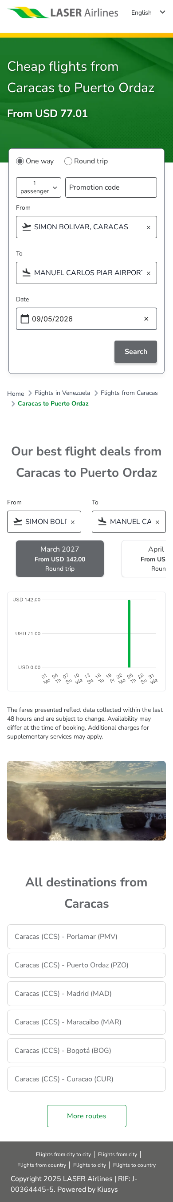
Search (136, 352)
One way (40, 161)
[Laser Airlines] (62, 12)
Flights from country (41, 1165)
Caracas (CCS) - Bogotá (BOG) (63, 1051)
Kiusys (107, 1189)
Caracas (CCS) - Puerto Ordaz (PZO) (72, 965)
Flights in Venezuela (62, 393)
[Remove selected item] (151, 227)
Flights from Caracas (129, 393)
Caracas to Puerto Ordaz (53, 404)
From (23, 207)
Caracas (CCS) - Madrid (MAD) (63, 994)
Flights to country (134, 1165)
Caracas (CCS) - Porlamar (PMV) (66, 937)
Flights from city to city (63, 1154)
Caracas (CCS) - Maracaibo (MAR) (68, 1022)
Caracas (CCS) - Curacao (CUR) (64, 1079)
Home (15, 394)
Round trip (91, 161)
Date (22, 299)
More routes (86, 1116)
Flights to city (89, 1165)
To (19, 253)
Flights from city (117, 1154)
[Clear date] (146, 319)
